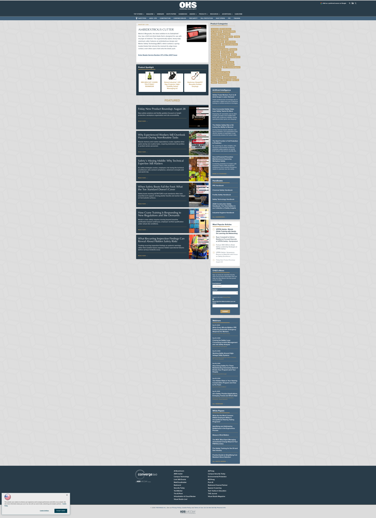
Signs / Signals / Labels (224, 80)
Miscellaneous (222, 82)
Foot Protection (202, 186)
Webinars (160, 14)
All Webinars (217, 404)
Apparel (214, 34)
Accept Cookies (60, 511)
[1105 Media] (143, 481)
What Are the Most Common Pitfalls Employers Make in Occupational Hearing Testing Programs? (223, 419)
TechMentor (178, 491)
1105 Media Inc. (161, 508)
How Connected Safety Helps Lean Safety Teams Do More (223, 110)
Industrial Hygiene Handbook (223, 213)
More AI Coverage (219, 174)
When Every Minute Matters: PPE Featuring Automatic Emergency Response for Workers (224, 329)
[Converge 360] (146, 475)
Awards (192, 14)
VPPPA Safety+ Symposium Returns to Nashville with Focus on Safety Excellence (227, 254)
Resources (214, 14)
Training (237, 18)
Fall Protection (207, 18)
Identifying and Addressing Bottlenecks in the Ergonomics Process (223, 428)
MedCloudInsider (180, 482)
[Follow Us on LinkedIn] (353, 3)
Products (202, 14)
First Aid (233, 54)
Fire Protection (225, 54)
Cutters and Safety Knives (230, 44)
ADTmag (211, 471)
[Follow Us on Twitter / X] (355, 3)
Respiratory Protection (229, 77)
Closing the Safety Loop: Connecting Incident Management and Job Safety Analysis (224, 342)
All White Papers (219, 461)
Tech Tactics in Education (217, 491)
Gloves (224, 57)
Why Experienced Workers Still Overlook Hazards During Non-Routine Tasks (161, 136)
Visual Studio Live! (180, 499)
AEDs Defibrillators (225, 29)
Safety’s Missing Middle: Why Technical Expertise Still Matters (161, 162)
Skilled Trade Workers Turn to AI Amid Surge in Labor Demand (224, 96)
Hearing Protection (217, 59)
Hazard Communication (201, 135)
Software (214, 82)
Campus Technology (181, 477)
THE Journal (212, 494)
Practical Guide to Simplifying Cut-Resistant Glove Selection (224, 456)
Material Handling (216, 67)
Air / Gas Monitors (216, 31)
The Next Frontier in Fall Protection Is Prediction (225, 142)
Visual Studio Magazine (216, 496)
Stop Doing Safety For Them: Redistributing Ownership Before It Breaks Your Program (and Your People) (225, 369)
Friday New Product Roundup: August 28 (161, 108)
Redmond (177, 485)
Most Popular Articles (222, 224)
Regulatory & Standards (201, 192)
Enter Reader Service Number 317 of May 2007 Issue (157, 55)
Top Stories (138, 14)
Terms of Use (198, 508)
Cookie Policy (186, 508)
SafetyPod (142, 18)
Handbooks (183, 14)
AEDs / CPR (153, 18)
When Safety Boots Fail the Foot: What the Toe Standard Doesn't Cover (160, 188)
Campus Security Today (216, 474)
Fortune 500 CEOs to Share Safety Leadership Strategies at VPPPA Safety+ (226, 247)
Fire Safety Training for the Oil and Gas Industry (225, 449)
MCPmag (211, 479)
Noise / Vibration (216, 70)
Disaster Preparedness (218, 47)
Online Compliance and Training (220, 72)
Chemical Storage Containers (220, 39)
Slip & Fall (235, 80)
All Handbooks (218, 217)
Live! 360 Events (180, 479)
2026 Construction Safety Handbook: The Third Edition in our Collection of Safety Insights (224, 206)
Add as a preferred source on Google (334, 3)
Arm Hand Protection (217, 36)
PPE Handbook (218, 186)
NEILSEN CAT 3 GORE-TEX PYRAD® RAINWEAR (149, 84)
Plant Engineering (216, 77)
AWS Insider (178, 474)
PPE (229, 18)
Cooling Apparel (216, 44)
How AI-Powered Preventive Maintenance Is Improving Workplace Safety (222, 159)
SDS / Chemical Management (231, 67)
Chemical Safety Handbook (222, 190)
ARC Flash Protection (224, 34)
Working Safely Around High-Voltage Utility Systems (223, 354)
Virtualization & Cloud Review (185, 496)
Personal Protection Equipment (220, 75)
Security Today (179, 488)
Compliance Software (218, 42)
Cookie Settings (44, 510)
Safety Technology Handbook (223, 199)
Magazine (149, 14)
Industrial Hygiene (200, 111)
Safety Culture (201, 115)
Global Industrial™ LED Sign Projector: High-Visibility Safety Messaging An (172, 85)
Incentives (227, 59)
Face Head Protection (228, 52)
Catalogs (236, 36)
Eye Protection (216, 52)
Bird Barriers (228, 36)
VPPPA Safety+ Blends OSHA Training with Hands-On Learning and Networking (227, 231)
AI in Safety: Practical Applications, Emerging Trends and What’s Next (225, 395)
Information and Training (218, 62)
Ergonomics (233, 49)
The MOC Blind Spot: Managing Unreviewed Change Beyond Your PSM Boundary (225, 442)
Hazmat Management (234, 57)
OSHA (198, 218)
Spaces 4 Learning (214, 488)
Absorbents (215, 29)
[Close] (67, 495)
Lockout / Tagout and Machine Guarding (223, 64)
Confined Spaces (180, 18)
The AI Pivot (178, 494)
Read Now (142, 121)
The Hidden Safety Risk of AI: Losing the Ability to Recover (223, 126)
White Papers (171, 14)
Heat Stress (220, 18)
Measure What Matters (220, 435)
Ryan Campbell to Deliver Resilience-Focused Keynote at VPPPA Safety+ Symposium (227, 239)
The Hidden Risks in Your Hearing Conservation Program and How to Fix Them (224, 383)
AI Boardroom (179, 471)
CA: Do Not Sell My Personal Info (215, 508)
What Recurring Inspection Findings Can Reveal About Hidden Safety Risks (161, 240)
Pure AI (210, 482)
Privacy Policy (226, 297)
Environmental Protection (217, 477)
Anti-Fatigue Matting (229, 31)
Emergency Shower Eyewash (220, 49)
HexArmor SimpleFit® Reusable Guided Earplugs (195, 84)
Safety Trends (201, 141)
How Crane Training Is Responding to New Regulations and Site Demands (159, 214)
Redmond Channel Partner (217, 485)
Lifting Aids (230, 62)
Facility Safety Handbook (221, 195)
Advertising (226, 14)
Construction (165, 18)
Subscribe (238, 14)
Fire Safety (193, 18)
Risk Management (203, 165)
